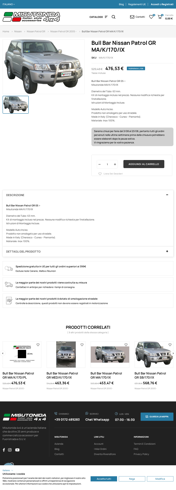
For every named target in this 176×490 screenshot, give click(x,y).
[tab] (88, 195)
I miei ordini (100, 449)
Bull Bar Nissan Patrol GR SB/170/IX (150, 375)
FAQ (136, 449)
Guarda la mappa (159, 416)
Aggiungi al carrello (144, 164)
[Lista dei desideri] (38, 344)
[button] (8, 470)
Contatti (59, 454)
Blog (121, 4)
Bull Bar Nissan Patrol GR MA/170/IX (106, 375)
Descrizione (15, 195)
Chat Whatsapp (97, 419)
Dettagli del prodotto (23, 251)
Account (98, 443)
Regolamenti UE (137, 4)
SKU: (94, 57)
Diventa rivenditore (105, 454)
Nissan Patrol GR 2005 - (14, 388)
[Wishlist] (151, 17)
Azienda (58, 443)
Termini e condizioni (144, 443)
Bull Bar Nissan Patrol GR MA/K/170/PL (18, 375)
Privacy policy (141, 454)
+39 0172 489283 (67, 419)
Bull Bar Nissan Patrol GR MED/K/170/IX (62, 375)
